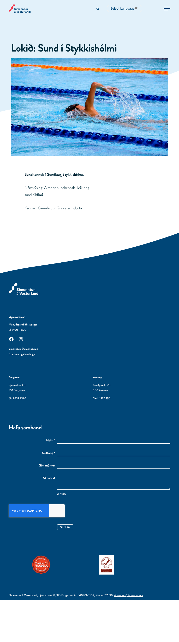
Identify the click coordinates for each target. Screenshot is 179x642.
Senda (65, 527)
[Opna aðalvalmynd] (167, 8)
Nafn (50, 440)
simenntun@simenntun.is (23, 349)
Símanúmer (47, 465)
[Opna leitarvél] (98, 9)
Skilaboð (49, 478)
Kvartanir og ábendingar (22, 354)
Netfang (48, 453)
